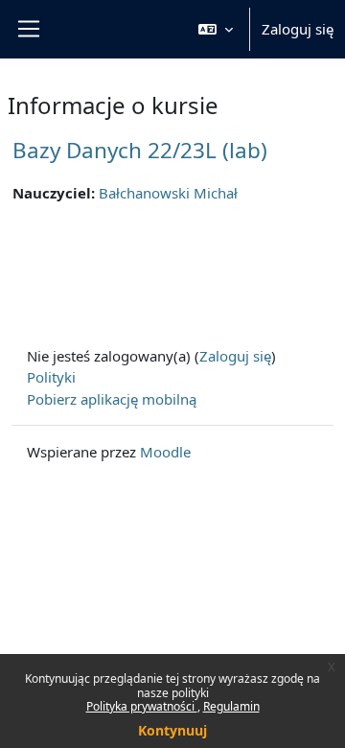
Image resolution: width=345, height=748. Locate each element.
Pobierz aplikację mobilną (111, 399)
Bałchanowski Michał (168, 192)
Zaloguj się (298, 28)
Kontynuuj (172, 730)
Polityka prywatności (141, 706)
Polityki (51, 376)
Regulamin (231, 706)
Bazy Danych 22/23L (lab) (139, 150)
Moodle (165, 451)
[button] (215, 29)
